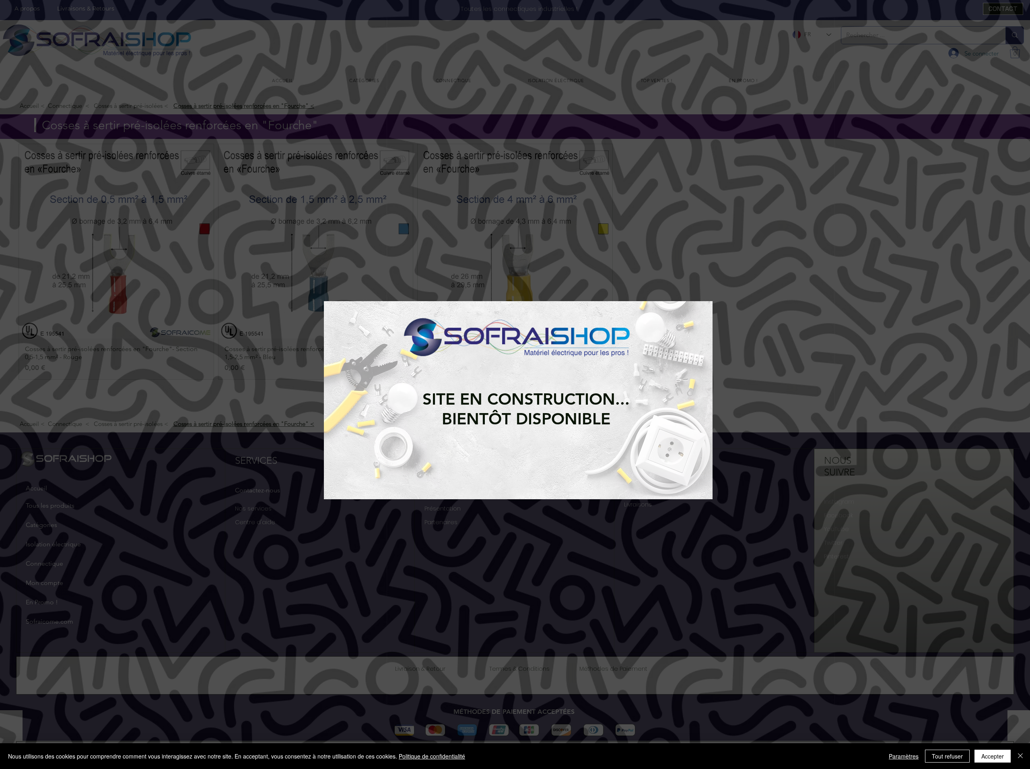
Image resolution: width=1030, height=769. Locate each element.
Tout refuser (947, 756)
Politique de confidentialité (432, 756)
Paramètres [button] (904, 756)
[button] (338, 392)
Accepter (992, 756)
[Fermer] (1020, 756)
